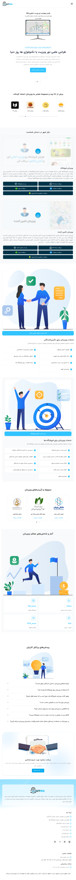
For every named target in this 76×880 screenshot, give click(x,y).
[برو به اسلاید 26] (56, 116)
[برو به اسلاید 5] (25, 116)
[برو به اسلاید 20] (47, 116)
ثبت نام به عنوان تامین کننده (38, 333)
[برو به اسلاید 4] (40, 81)
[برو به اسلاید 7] (28, 116)
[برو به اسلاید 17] (43, 116)
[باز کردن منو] (72, 4)
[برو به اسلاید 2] (37, 81)
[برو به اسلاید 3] (38, 81)
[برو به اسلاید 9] (31, 116)
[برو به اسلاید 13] (37, 116)
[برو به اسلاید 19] (46, 116)
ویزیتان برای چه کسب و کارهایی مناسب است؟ (54, 702)
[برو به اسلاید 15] (40, 116)
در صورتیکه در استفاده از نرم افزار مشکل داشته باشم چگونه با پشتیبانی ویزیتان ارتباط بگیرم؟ (39, 721)
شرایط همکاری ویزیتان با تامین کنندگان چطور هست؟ (52, 684)
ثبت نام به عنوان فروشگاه (38, 433)
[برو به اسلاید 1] (35, 81)
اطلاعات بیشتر (17, 518)
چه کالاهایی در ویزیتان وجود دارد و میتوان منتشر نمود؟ (51, 709)
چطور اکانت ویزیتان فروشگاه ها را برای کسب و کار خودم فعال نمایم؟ (47, 696)
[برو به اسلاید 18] (44, 116)
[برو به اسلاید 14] (38, 116)
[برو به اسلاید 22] (50, 116)
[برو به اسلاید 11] (34, 116)
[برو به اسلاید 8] (29, 116)
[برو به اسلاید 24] (53, 116)
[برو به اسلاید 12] (35, 116)
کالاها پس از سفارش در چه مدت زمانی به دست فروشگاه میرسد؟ (49, 715)
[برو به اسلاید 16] (41, 116)
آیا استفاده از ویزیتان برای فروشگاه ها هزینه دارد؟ (53, 690)
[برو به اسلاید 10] (32, 116)
